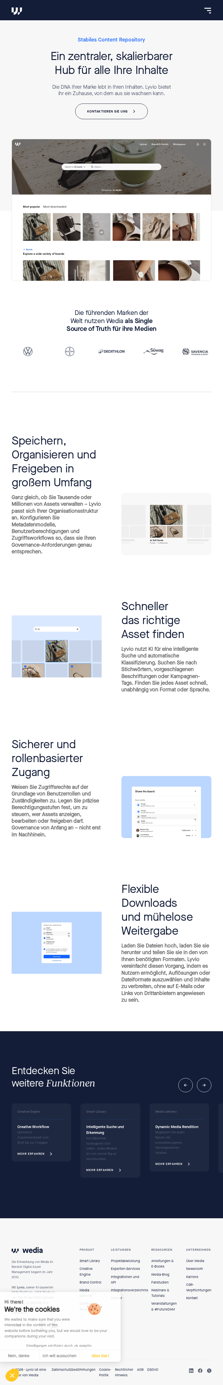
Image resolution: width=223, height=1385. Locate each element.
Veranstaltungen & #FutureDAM (164, 1306)
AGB (140, 1369)
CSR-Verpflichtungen (198, 1287)
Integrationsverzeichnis (129, 1290)
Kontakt (192, 1298)
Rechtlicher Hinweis (124, 1372)
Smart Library (90, 1261)
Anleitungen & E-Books (162, 1264)
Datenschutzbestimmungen (74, 1369)
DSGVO (152, 1369)
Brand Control (90, 1282)
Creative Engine (86, 1271)
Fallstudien (160, 1282)
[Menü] (207, 10)
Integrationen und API (125, 1280)
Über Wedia (195, 1261)
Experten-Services (125, 1268)
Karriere (192, 1277)
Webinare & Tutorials (160, 1293)
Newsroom (194, 1268)
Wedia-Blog (160, 1274)
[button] (185, 1085)
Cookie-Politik (105, 1372)
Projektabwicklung (125, 1261)
